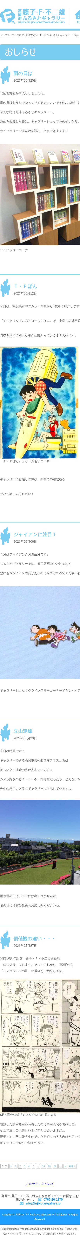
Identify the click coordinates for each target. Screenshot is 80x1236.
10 (43, 1166)
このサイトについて (40, 1184)
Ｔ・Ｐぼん (25, 286)
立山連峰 (23, 731)
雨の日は (23, 73)
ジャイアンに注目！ (35, 534)
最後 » (72, 1166)
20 (49, 1166)
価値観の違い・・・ (35, 938)
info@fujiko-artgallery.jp (42, 1203)
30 (55, 1166)
